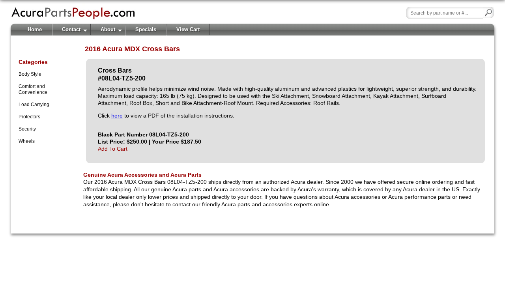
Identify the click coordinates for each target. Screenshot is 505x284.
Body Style (30, 74)
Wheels (27, 141)
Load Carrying (34, 104)
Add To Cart (112, 149)
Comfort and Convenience (33, 89)
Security (27, 129)
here (117, 115)
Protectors (29, 117)
